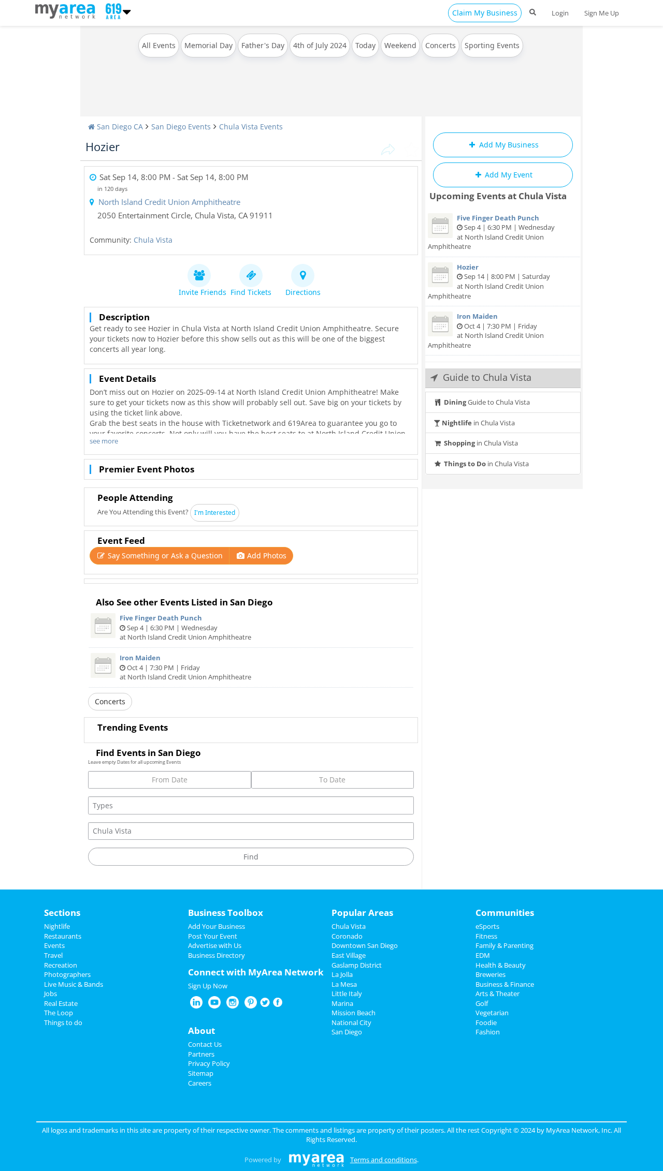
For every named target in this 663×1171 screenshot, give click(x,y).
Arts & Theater (497, 993)
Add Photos (265, 555)
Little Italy (347, 993)
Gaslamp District (357, 965)
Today (365, 45)
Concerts (440, 45)
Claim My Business (484, 13)
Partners (201, 1054)
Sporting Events (492, 45)
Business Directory (216, 955)
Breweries (490, 974)
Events (54, 945)
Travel (53, 955)
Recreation (60, 965)
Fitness (486, 936)
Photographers (67, 974)
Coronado (347, 936)
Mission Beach (354, 1012)
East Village (349, 955)
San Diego (347, 1031)
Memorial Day (208, 45)
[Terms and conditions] (316, 1159)
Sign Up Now (207, 985)
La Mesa (344, 984)
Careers (199, 1083)
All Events (159, 45)
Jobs (50, 993)
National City (351, 1022)
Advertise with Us (214, 945)
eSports (487, 926)
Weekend (400, 45)
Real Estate (61, 1003)
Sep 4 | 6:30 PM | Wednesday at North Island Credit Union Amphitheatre (185, 627)
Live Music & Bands (73, 984)
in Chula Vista (478, 422)
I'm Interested (214, 512)
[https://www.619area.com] (67, 10)
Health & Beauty (500, 965)
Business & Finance (504, 984)
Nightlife (57, 926)
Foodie (486, 1022)
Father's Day (262, 45)
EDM (482, 955)
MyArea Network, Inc (578, 1130)
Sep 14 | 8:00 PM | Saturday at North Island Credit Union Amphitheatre (489, 281)
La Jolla (342, 974)
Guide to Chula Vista (487, 402)
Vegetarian (492, 1012)
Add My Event (507, 175)
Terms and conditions (383, 1159)
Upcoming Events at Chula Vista (498, 196)
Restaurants (62, 936)
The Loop (58, 1012)
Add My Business (508, 145)
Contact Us (205, 1044)
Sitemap (200, 1073)
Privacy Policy (209, 1063)
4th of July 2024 (320, 45)
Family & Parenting (504, 945)
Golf (481, 1003)
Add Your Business (216, 926)
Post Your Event (212, 936)
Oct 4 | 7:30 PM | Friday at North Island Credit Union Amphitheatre (185, 667)
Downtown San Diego (365, 945)
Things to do (63, 1022)
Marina (342, 1003)
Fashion (487, 1031)
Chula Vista (153, 240)
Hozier (102, 146)
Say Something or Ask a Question (164, 555)
